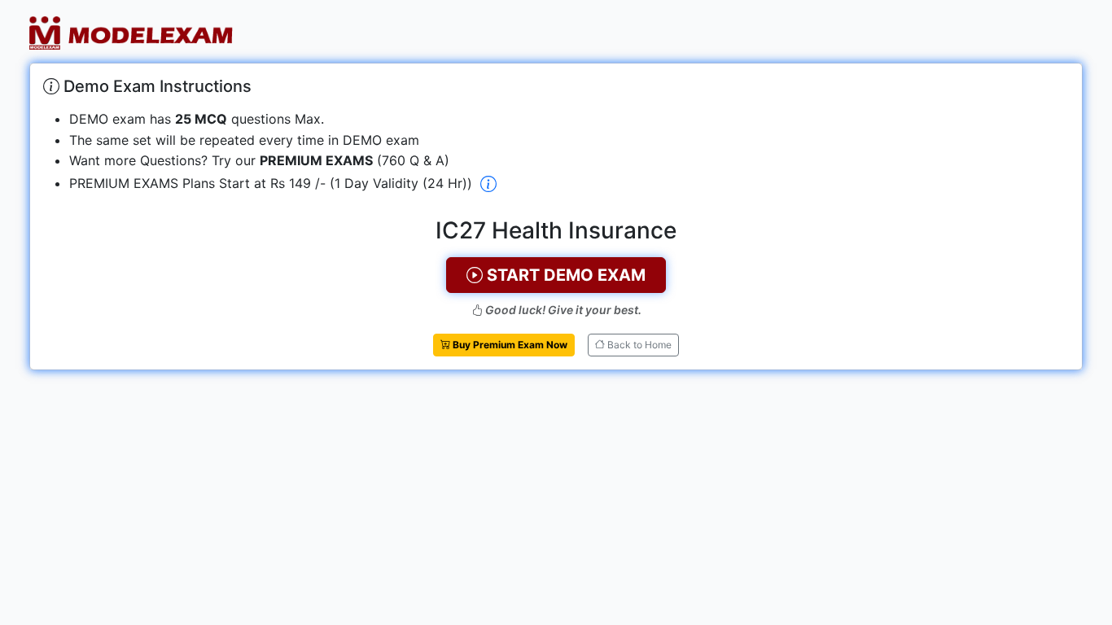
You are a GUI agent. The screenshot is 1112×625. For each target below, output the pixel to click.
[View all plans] (488, 185)
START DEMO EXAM (564, 275)
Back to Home (638, 345)
